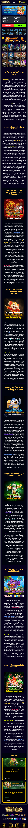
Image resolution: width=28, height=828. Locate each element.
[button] (14, 2)
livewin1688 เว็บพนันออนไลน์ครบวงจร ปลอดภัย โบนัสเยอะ (13, 770)
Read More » (7, 774)
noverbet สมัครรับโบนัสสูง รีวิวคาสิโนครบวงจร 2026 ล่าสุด (14, 793)
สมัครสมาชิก (8, 25)
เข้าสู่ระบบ (20, 25)
